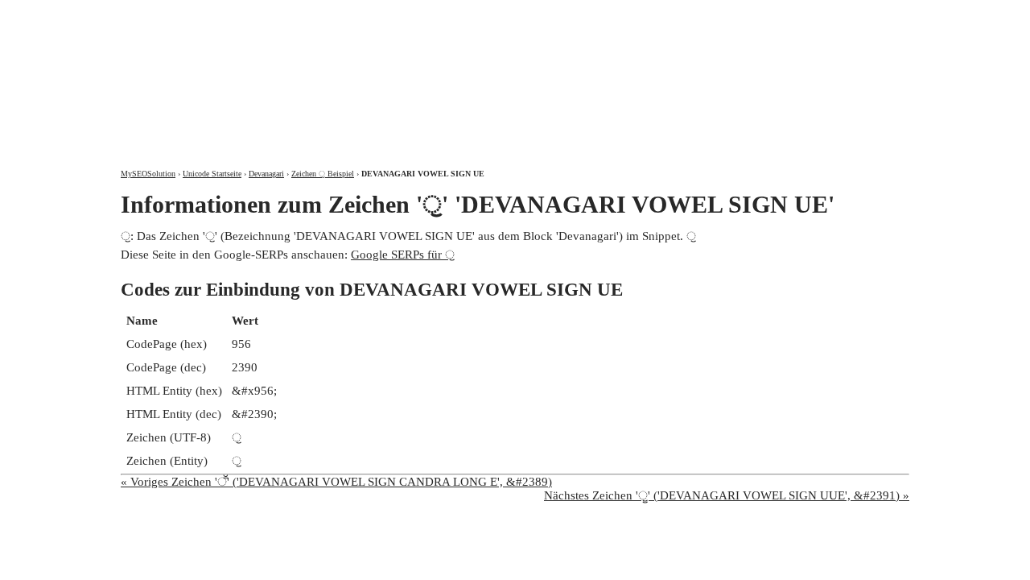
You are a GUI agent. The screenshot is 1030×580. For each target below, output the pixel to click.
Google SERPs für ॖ (403, 254)
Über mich (697, 14)
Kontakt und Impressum (823, 14)
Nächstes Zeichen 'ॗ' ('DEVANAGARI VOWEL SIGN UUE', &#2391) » (726, 495)
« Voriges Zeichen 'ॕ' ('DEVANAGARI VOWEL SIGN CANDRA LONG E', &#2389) (336, 481)
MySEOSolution (148, 173)
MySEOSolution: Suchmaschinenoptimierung (310, 72)
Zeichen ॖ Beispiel (322, 173)
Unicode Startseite (212, 173)
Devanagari (266, 173)
